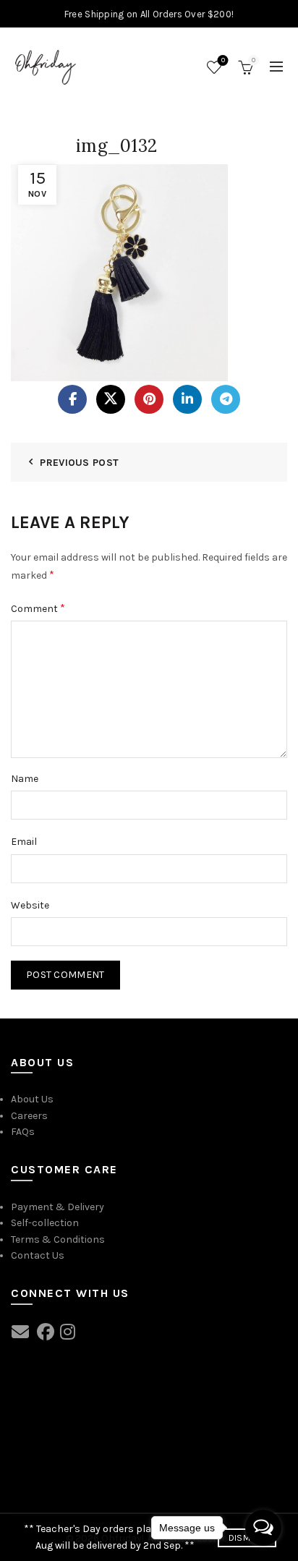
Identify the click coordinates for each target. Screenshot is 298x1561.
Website (30, 905)
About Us (32, 1099)
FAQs (23, 1132)
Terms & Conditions (58, 1239)
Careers (29, 1116)
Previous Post (79, 462)
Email (24, 841)
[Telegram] (225, 399)
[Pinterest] (149, 399)
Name (24, 779)
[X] (110, 399)
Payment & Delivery (57, 1207)
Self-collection (45, 1223)
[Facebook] (72, 399)
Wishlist (223, 60)
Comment (38, 608)
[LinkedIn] (187, 399)
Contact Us (37, 1255)
